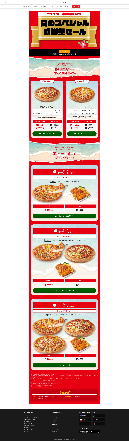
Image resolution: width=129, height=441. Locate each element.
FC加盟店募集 (54, 431)
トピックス (76, 6)
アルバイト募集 (55, 429)
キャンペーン (26, 6)
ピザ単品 (34, 6)
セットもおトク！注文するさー (64, 216)
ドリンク (59, 6)
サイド (51, 6)
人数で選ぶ (43, 6)
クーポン (67, 6)
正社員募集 (54, 427)
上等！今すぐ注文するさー (47, 134)
